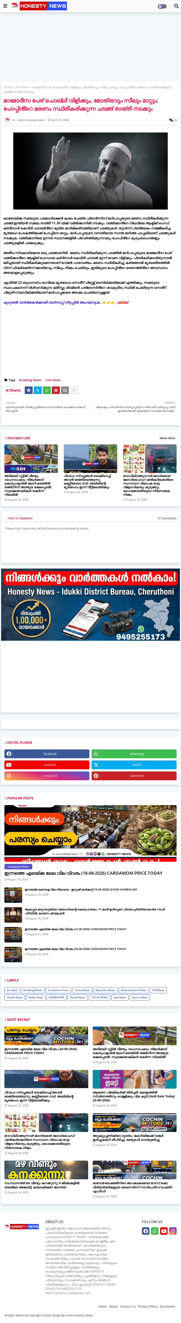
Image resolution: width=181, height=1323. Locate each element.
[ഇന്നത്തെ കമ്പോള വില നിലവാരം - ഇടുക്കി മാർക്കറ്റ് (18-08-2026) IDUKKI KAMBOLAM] (13, 895)
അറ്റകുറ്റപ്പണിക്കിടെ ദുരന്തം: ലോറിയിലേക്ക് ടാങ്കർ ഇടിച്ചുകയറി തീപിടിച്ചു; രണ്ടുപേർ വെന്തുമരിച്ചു (128, 1138)
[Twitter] (38, 390)
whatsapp (137, 754)
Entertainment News (133, 990)
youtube (50, 765)
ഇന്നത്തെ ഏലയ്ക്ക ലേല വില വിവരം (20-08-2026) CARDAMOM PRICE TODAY (75, 949)
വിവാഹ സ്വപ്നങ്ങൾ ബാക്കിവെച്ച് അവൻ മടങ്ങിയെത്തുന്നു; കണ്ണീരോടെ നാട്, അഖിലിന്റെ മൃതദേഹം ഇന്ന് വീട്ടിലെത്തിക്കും (87, 481)
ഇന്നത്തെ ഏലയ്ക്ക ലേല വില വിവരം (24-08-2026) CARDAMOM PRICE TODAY (40, 1051)
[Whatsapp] (47, 390)
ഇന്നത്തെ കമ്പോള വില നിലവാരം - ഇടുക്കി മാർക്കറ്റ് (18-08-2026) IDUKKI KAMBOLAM (81, 889)
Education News (105, 990)
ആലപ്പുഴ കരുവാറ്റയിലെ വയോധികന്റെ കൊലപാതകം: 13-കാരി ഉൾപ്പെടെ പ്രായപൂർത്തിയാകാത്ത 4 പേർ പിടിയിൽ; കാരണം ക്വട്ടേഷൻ (95, 911)
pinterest (137, 776)
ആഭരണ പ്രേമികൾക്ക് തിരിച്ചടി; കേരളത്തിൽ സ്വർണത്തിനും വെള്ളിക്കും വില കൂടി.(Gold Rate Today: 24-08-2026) (134, 1096)
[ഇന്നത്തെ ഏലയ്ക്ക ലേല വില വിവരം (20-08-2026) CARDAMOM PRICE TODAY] (13, 954)
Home (7, 87)
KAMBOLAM (56, 997)
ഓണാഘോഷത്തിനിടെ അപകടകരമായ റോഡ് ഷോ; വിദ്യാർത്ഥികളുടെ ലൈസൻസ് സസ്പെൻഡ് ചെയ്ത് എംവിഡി (132, 1187)
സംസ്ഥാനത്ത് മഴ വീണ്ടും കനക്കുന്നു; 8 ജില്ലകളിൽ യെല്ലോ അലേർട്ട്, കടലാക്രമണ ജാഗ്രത (41, 1185)
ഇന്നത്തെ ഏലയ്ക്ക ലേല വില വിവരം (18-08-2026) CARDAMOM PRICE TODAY (83, 873)
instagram (50, 776)
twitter (137, 765)
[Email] (65, 390)
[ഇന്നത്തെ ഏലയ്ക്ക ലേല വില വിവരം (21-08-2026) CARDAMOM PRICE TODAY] (13, 934)
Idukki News (35, 997)
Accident (12, 990)
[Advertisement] (90, 47)
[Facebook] (29, 390)
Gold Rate (158, 990)
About (113, 1306)
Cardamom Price (58, 990)
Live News (21, 87)
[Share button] (74, 390)
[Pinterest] (56, 390)
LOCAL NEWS (99, 997)
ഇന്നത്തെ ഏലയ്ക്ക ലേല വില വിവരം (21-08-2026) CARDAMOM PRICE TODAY (75, 929)
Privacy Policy (148, 1306)
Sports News (139, 997)
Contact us (128, 1306)
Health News (15, 997)
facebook (50, 754)
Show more (167, 438)
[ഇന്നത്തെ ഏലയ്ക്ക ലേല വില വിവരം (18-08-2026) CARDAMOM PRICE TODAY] (90, 833)
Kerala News (77, 997)
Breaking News (30, 380)
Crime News (82, 990)
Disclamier (167, 1306)
